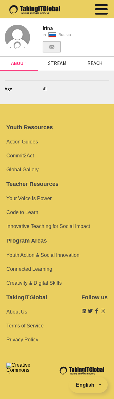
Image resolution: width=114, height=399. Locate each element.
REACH (95, 63)
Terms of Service (25, 325)
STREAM (57, 63)
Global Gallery (22, 169)
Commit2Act (20, 155)
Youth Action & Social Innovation (42, 255)
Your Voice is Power (29, 198)
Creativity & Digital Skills (34, 283)
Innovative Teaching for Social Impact (48, 226)
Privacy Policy (22, 339)
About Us (16, 311)
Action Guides (22, 141)
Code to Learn (22, 212)
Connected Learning (29, 269)
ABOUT (19, 63)
